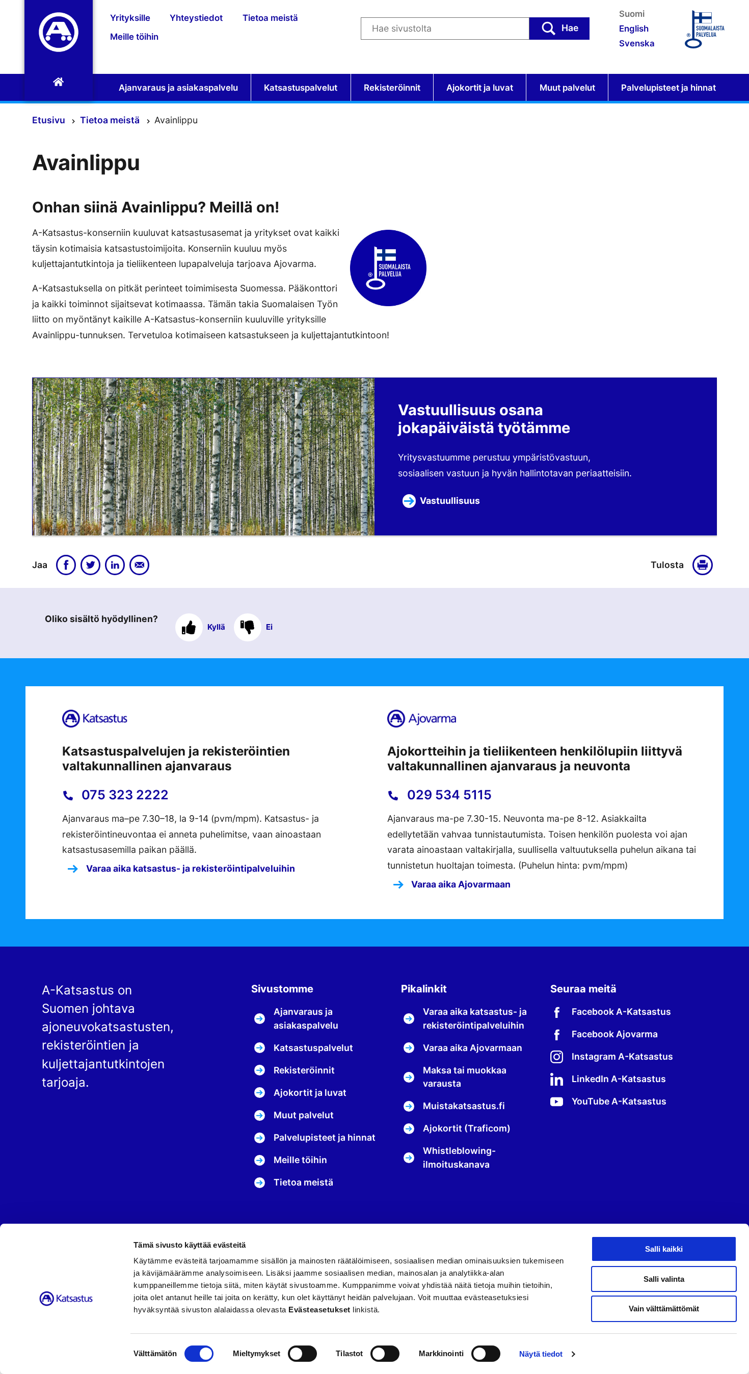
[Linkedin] (115, 565)
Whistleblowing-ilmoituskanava (459, 1157)
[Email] (139, 565)
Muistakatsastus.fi (464, 1105)
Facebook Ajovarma (615, 1034)
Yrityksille (130, 18)
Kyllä (216, 627)
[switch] (302, 1353)
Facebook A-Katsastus (621, 1011)
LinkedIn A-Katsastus (619, 1078)
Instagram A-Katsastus (622, 1056)
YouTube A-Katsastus (619, 1101)
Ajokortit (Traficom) (467, 1128)
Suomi (632, 14)
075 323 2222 (123, 794)
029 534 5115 (448, 794)
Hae (569, 27)
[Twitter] (91, 565)
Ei (269, 627)
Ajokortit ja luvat (479, 88)
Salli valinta (664, 1279)
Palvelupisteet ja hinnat (668, 88)
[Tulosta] (704, 565)
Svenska (637, 43)
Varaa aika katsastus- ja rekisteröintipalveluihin (189, 868)
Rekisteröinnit (392, 88)
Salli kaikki (664, 1249)
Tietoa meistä (270, 18)
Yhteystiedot (196, 18)
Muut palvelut (567, 88)
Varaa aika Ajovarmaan (460, 884)
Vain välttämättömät (664, 1308)
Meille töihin (134, 37)
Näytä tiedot (541, 1354)
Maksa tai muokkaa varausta (464, 1077)
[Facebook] (66, 565)
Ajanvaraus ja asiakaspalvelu (178, 88)
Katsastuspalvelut (300, 88)
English (634, 28)
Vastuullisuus (450, 500)
